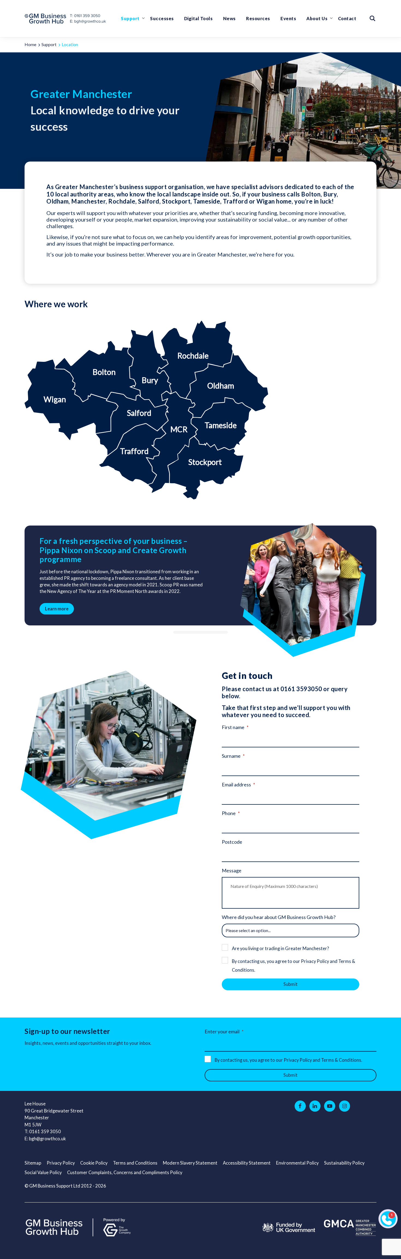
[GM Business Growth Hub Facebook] (300, 1106)
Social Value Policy (43, 1172)
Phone (229, 813)
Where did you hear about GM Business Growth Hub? (279, 917)
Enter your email (222, 1031)
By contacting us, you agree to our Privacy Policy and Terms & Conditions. (293, 966)
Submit (290, 984)
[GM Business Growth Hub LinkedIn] (315, 1106)
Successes (162, 18)
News (229, 18)
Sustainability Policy (344, 1163)
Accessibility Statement (247, 1163)
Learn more (56, 608)
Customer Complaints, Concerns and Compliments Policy (124, 1172)
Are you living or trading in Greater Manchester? (280, 948)
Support (130, 18)
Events (288, 18)
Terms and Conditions (135, 1163)
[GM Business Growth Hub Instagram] (344, 1106)
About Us (316, 18)
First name (233, 727)
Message (231, 870)
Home (30, 44)
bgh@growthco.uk (47, 1138)
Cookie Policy (93, 1163)
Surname (231, 756)
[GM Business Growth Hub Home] (47, 18)
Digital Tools (198, 18)
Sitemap (33, 1163)
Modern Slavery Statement (190, 1163)
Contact (347, 18)
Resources (258, 18)
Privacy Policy (61, 1163)
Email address (236, 784)
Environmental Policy (297, 1163)
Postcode (232, 842)
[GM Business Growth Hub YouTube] (329, 1106)
